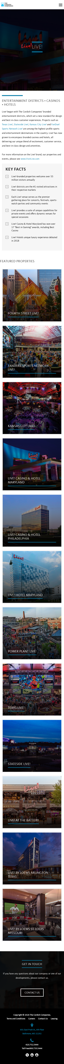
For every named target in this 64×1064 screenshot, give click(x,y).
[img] (7, 4)
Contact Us (32, 992)
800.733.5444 (35, 1048)
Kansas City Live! (38, 124)
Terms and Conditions (16, 1019)
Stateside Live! (21, 124)
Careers (31, 1019)
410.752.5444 (32, 1045)
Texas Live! (7, 124)
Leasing (54, 1019)
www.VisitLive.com (30, 159)
